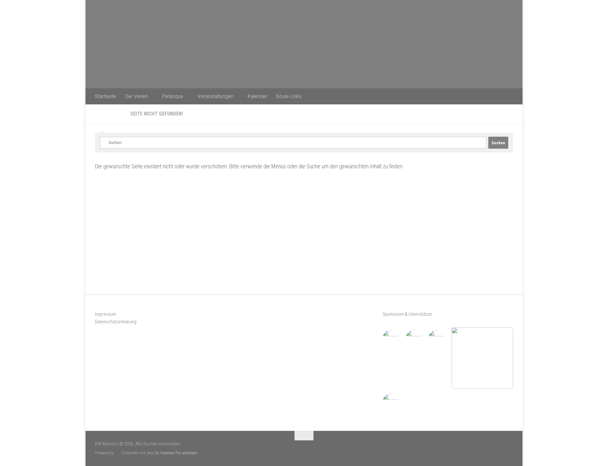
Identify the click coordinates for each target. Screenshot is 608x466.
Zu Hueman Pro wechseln (176, 452)
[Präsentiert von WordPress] (117, 453)
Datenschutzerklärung (115, 322)
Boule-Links (288, 96)
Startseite (105, 96)
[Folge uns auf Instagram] (509, 447)
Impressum (105, 314)
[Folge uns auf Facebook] (499, 447)
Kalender (257, 96)
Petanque (172, 96)
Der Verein (136, 96)
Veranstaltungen (215, 96)
